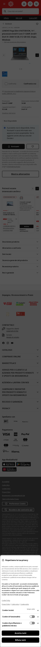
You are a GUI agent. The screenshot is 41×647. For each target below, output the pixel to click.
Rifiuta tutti (20, 640)
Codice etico (15, 604)
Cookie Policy (6, 600)
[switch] (32, 616)
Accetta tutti (20, 633)
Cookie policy (25, 604)
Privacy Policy (6, 604)
